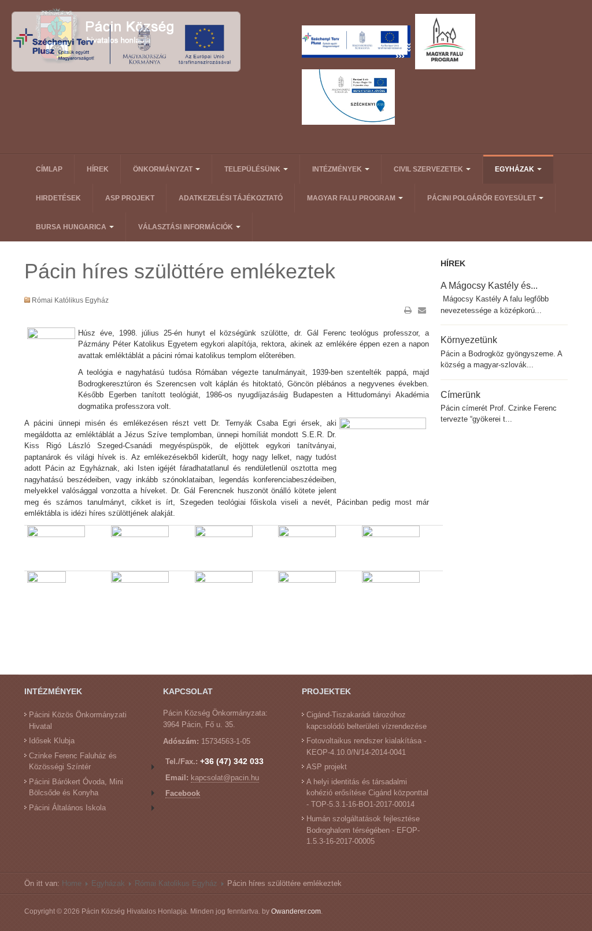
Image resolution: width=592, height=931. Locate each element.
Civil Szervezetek (429, 169)
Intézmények (338, 169)
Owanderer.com (296, 911)
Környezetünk (469, 339)
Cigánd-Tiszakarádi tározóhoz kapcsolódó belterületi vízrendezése (366, 720)
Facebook (182, 793)
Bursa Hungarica (72, 227)
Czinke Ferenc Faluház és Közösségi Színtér (73, 761)
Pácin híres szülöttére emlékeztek (179, 271)
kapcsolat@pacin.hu (225, 777)
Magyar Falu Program (352, 198)
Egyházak (515, 169)
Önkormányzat (163, 169)
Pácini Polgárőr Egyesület (482, 198)
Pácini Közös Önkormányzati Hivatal (78, 720)
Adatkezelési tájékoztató (231, 198)
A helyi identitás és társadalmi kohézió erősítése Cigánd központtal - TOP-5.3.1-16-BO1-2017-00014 (367, 793)
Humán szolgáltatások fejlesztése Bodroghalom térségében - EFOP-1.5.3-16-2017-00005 (363, 830)
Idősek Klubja (52, 740)
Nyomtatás (408, 310)
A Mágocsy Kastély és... (489, 285)
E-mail (422, 310)
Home (72, 883)
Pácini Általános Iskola (67, 807)
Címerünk (460, 394)
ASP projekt (129, 198)
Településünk (253, 169)
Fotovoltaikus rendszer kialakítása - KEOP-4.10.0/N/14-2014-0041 (366, 746)
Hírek (98, 169)
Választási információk (186, 227)
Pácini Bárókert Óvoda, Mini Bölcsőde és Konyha (76, 787)
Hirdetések (58, 198)
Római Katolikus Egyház (176, 883)
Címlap (49, 169)
